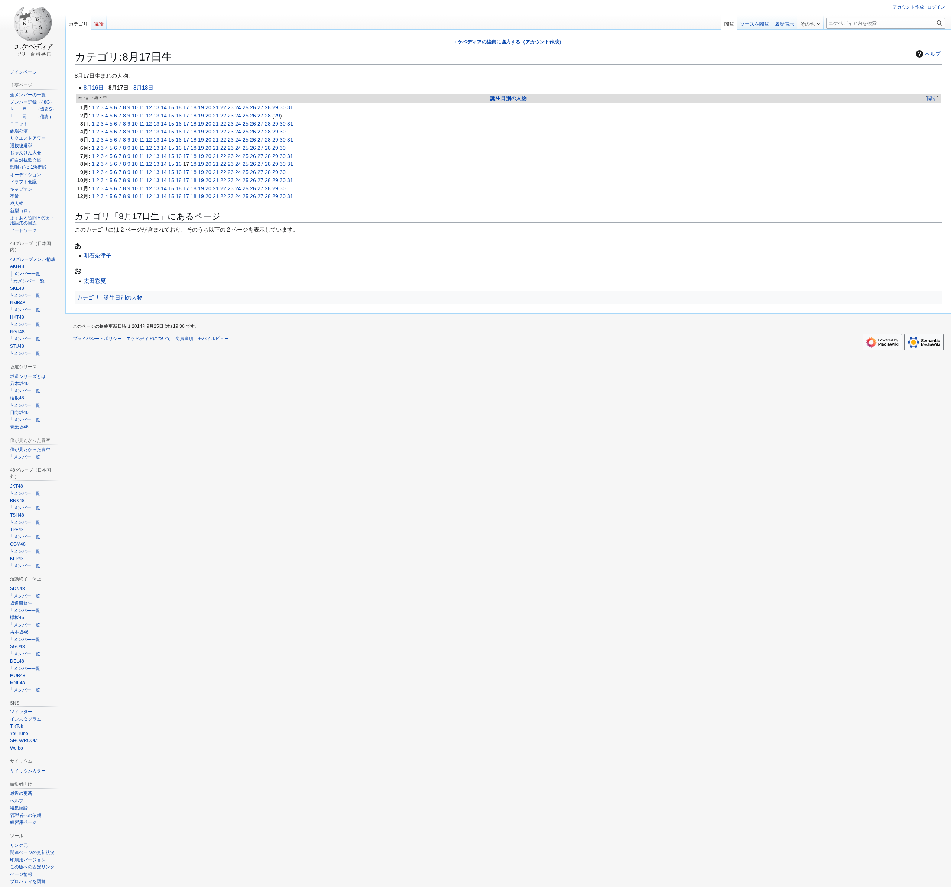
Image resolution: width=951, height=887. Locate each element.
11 (142, 107)
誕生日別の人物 (508, 98)
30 (283, 107)
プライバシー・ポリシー (97, 338)
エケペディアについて (148, 338)
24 (238, 107)
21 (216, 107)
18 (194, 107)
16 (179, 107)
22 (223, 107)
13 (156, 107)
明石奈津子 (97, 255)
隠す (932, 98)
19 (201, 107)
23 (231, 107)
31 (290, 107)
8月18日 (143, 87)
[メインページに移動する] (32, 29)
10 (135, 107)
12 (149, 107)
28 (268, 107)
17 (186, 107)
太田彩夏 (95, 281)
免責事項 (184, 338)
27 (260, 107)
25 (246, 107)
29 (275, 107)
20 (208, 107)
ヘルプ (933, 54)
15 (171, 107)
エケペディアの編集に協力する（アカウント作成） (508, 42)
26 (253, 107)
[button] (810, 22)
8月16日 (94, 87)
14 (164, 107)
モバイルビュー (213, 338)
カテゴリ (88, 297)
